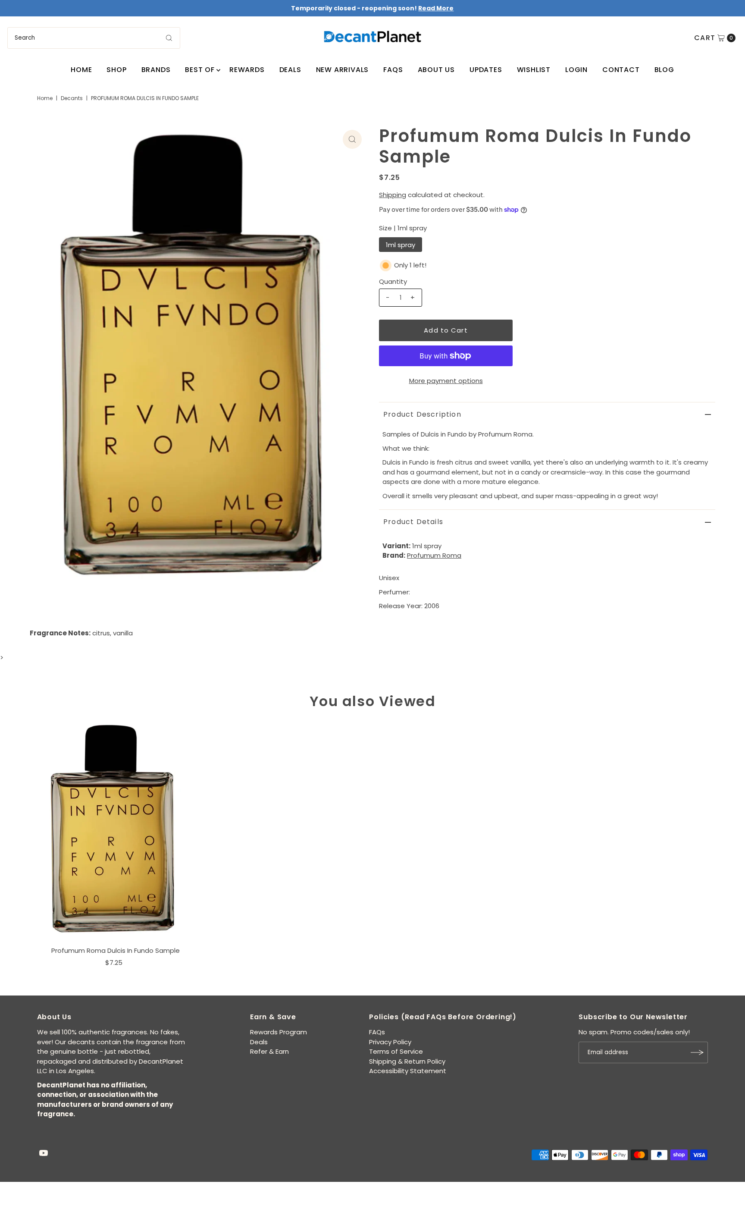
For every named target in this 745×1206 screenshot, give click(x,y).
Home (81, 70)
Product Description (422, 414)
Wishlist (534, 70)
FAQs (393, 70)
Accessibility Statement (407, 1070)
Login (576, 70)
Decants (72, 98)
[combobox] (93, 38)
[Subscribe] (697, 1052)
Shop (116, 70)
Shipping (392, 194)
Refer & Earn (269, 1051)
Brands (156, 70)
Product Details (413, 522)
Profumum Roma (434, 555)
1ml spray (400, 244)
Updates (486, 70)
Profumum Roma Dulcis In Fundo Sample (115, 950)
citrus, (101, 633)
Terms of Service (396, 1051)
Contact (621, 70)
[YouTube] (43, 1153)
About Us (436, 70)
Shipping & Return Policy (407, 1061)
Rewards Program (278, 1031)
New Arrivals (342, 70)
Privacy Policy (390, 1041)
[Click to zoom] (352, 139)
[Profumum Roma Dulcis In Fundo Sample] (115, 831)
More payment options (446, 380)
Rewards (247, 70)
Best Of (200, 70)
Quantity (393, 281)
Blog (664, 70)
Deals (290, 70)
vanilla (123, 633)
